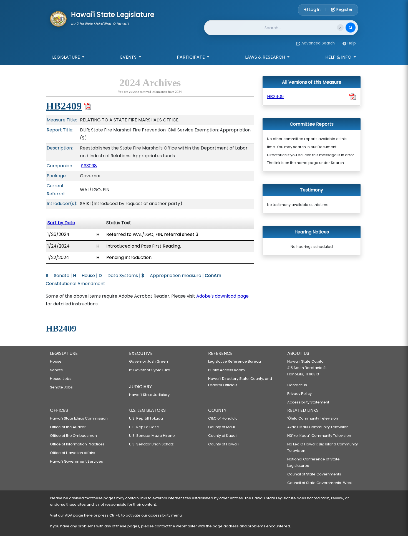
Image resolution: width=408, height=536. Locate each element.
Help (351, 43)
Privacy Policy (299, 393)
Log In (315, 9)
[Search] (351, 28)
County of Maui (221, 427)
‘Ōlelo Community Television (312, 418)
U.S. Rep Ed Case (144, 427)
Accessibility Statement (308, 402)
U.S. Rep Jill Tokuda (146, 418)
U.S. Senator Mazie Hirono (152, 435)
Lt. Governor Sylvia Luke (149, 370)
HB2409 (64, 106)
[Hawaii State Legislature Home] (58, 18)
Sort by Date (61, 223)
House (56, 361)
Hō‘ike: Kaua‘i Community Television (319, 435)
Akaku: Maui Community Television (318, 427)
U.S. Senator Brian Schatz (151, 444)
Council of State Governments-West (319, 482)
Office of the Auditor (68, 427)
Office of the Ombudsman (73, 435)
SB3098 (89, 166)
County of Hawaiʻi (223, 444)
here (88, 515)
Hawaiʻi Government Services (76, 461)
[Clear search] (340, 27)
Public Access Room (226, 370)
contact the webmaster (176, 526)
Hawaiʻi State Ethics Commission (79, 418)
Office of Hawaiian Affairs (72, 452)
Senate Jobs (61, 387)
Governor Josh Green (148, 361)
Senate (56, 370)
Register (343, 9)
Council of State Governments (314, 474)
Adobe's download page (222, 296)
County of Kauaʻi (222, 435)
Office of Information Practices (77, 444)
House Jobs (60, 378)
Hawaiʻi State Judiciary (149, 394)
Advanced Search (318, 43)
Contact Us (297, 385)
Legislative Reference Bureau (234, 361)
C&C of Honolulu (223, 418)
